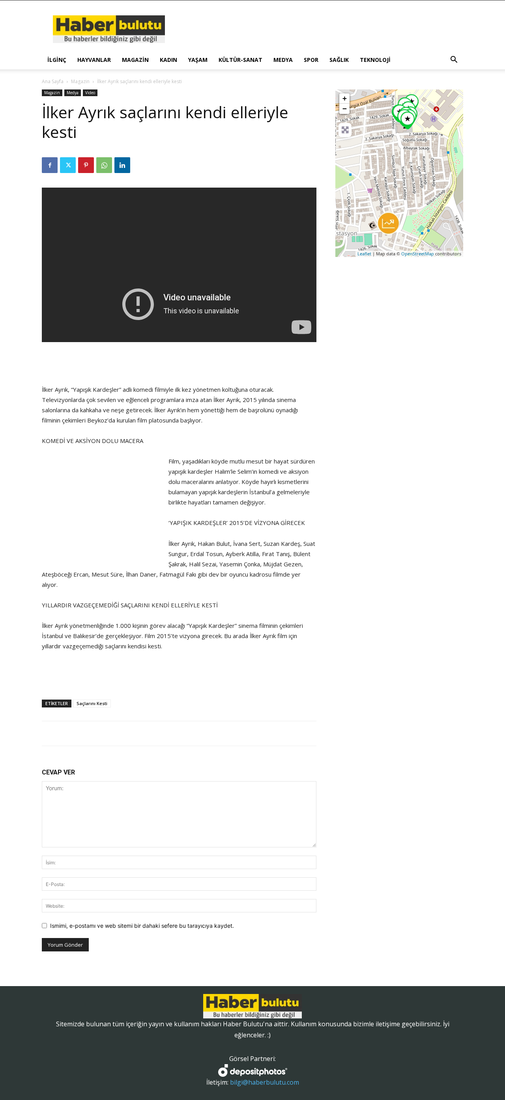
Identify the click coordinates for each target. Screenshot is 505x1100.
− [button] (344, 108)
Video (90, 92)
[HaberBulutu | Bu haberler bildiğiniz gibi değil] (252, 1006)
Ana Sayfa (53, 81)
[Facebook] (50, 165)
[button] (453, 60)
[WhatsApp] (104, 165)
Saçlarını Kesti (92, 703)
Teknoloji (375, 59)
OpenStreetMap (417, 254)
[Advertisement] (179, 364)
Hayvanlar (94, 59)
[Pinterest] (86, 165)
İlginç (56, 59)
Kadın (168, 59)
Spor (311, 59)
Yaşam (198, 59)
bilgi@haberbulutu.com (264, 1082)
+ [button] (344, 98)
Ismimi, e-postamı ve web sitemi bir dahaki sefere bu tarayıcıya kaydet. (142, 925)
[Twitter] (68, 165)
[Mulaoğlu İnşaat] (388, 223)
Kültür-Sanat (240, 59)
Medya (283, 59)
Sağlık (339, 59)
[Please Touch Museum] (407, 120)
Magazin (135, 59)
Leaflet (364, 254)
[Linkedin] (122, 165)
